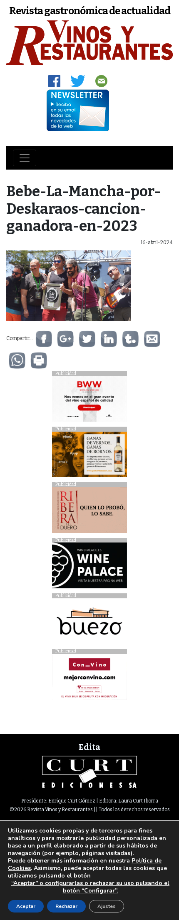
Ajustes (106, 906)
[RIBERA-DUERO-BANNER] (89, 512)
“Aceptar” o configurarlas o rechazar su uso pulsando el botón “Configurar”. (90, 887)
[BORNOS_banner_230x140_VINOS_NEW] (89, 456)
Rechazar (66, 906)
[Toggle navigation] (24, 158)
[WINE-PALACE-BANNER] (89, 567)
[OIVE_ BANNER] (89, 678)
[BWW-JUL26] (89, 401)
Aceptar (25, 906)
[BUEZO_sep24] (89, 623)
